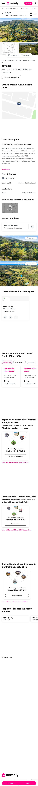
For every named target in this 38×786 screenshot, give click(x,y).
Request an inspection (12, 77)
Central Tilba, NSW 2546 (12, 9)
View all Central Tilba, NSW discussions (16, 530)
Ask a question (15, 524)
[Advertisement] (19, 128)
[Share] (31, 14)
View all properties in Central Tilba (15, 602)
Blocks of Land (25, 9)
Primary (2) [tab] (7, 362)
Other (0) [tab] (31, 362)
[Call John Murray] (11, 317)
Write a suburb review (15, 456)
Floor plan (26, 55)
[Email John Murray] (5, 317)
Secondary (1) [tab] (19, 362)
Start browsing (17, 595)
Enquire (10, 783)
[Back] (2, 14)
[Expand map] (33, 94)
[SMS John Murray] (16, 317)
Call (27, 783)
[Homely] (19, 775)
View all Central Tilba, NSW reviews (15, 462)
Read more (6, 169)
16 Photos (14, 55)
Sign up (28, 3)
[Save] (35, 14)
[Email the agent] (32, 227)
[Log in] (35, 3)
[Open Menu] (3, 3)
